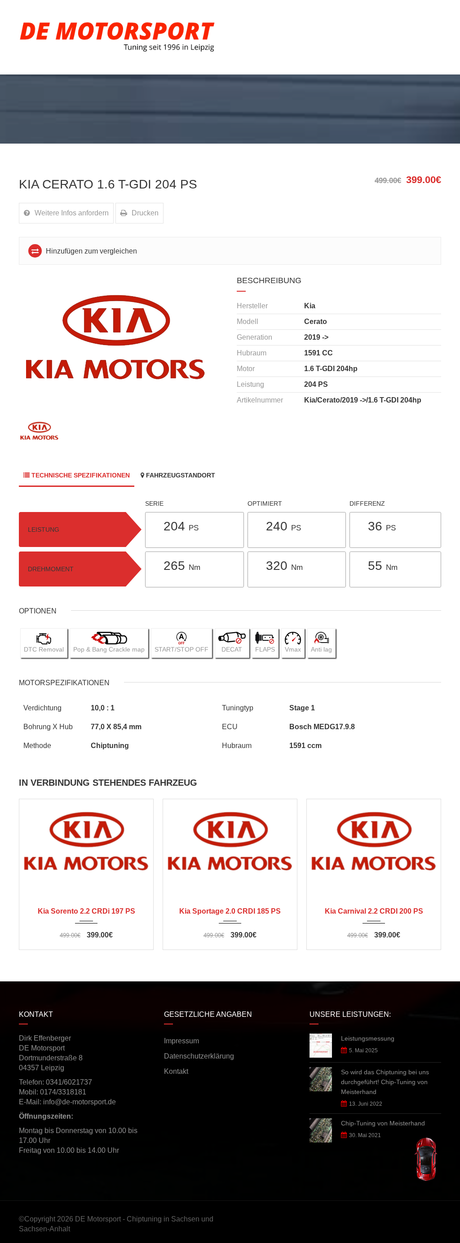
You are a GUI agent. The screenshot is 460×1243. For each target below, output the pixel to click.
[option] (121, 346)
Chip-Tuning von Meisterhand (383, 1123)
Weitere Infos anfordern (72, 213)
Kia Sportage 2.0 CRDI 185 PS (230, 911)
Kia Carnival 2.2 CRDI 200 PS (374, 911)
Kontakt (176, 1071)
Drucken (145, 213)
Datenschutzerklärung (199, 1056)
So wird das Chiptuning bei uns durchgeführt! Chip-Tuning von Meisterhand (385, 1081)
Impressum (181, 1041)
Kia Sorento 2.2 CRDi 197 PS (86, 911)
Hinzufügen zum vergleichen (90, 251)
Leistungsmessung (367, 1038)
